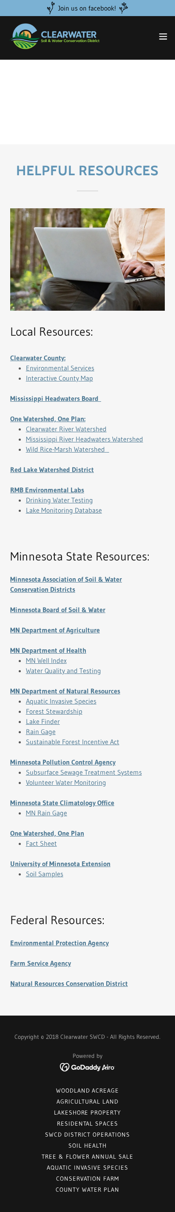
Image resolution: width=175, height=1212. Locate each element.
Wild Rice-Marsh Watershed (65, 449)
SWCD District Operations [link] (87, 1134)
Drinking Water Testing (59, 500)
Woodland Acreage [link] (87, 1090)
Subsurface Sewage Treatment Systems (84, 772)
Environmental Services (60, 368)
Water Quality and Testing (63, 670)
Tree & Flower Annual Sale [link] (87, 1156)
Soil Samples (44, 874)
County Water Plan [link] (87, 1189)
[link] (54, 36)
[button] (163, 36)
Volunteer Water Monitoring (66, 782)
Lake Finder (43, 721)
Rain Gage (41, 731)
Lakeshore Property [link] (87, 1112)
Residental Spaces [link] (88, 1123)
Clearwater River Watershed (66, 429)
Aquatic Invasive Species (61, 701)
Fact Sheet (41, 843)
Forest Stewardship (54, 711)
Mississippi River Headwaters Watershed (84, 439)
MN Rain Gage (46, 813)
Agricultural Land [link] (87, 1101)
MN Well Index (46, 660)
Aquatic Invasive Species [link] (88, 1167)
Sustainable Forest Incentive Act (72, 741)
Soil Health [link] (87, 1145)
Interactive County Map (59, 378)
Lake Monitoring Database (64, 510)
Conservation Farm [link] (87, 1178)
